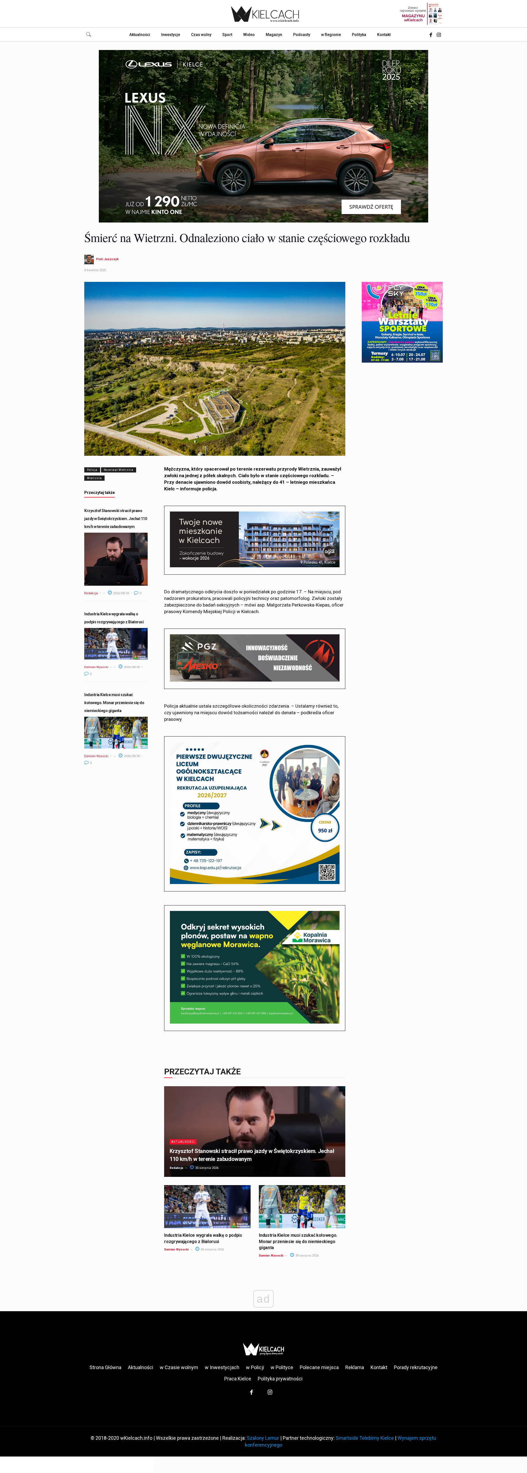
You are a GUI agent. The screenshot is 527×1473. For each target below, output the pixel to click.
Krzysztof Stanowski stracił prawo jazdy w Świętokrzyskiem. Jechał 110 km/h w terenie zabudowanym (115, 518)
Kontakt (379, 1367)
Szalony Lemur (263, 1438)
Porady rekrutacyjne (416, 1367)
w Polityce (282, 1367)
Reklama (354, 1367)
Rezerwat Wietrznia (118, 469)
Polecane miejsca (319, 1367)
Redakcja (91, 593)
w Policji (255, 1367)
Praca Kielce (237, 1379)
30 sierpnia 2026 (206, 1168)
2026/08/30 (120, 593)
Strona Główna (105, 1367)
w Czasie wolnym (179, 1367)
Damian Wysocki (96, 667)
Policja (92, 469)
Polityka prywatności (280, 1379)
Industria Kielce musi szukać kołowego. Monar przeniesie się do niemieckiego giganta (114, 703)
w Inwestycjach (222, 1367)
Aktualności (183, 1142)
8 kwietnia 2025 (95, 270)
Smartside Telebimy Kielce (365, 1438)
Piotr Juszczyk (107, 259)
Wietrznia (94, 478)
